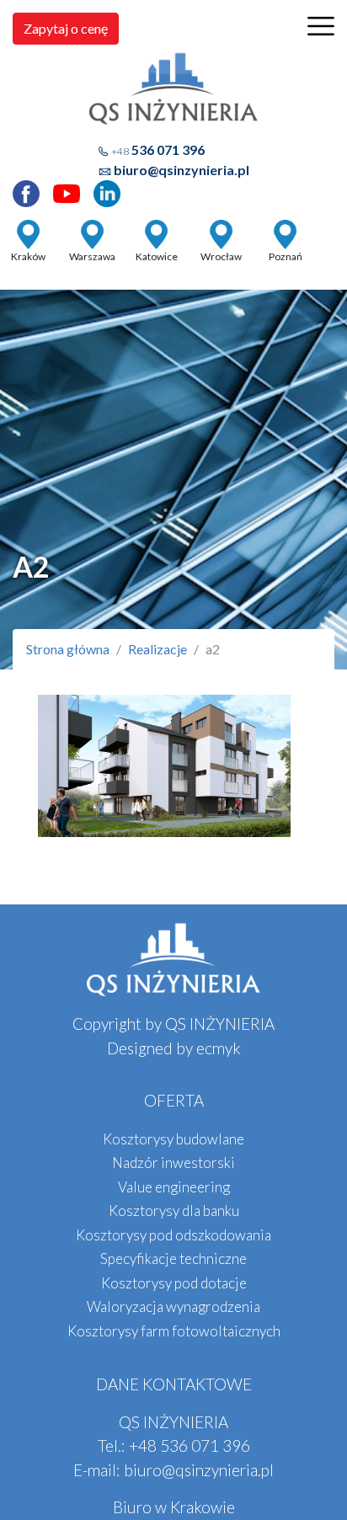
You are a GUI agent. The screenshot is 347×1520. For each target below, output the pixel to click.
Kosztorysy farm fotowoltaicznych (173, 1331)
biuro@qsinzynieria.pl (181, 170)
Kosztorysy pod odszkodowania (173, 1235)
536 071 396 (158, 149)
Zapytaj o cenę (66, 28)
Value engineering (174, 1187)
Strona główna (67, 649)
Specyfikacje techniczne (173, 1258)
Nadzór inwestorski (173, 1162)
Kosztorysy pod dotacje (174, 1283)
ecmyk (218, 1048)
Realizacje (157, 649)
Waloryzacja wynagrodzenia (173, 1306)
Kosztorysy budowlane (173, 1139)
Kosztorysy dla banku (174, 1210)
